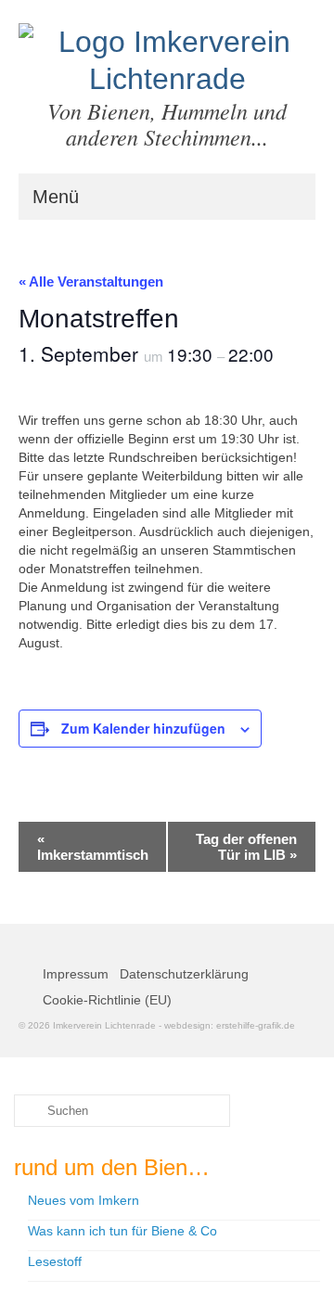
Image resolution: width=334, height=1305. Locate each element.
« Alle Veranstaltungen (91, 281)
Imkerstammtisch (92, 847)
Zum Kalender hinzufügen (143, 728)
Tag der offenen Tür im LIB (246, 847)
